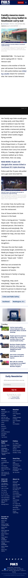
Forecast (15, 412)
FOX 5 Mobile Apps (16, 497)
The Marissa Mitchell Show (4, 483)
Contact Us (15, 491)
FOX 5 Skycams (17, 413)
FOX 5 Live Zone (5, 496)
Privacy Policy (15, 397)
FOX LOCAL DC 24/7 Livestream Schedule (5, 474)
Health (3, 430)
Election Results (17, 450)
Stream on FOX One (5, 517)
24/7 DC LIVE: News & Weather (5, 418)
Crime (2, 422)
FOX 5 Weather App (16, 421)
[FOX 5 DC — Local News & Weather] (5, 2)
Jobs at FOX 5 (16, 509)
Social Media (16, 500)
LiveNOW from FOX (5, 463)
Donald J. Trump (17, 452)
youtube (6, 559)
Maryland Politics (17, 445)
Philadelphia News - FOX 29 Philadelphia (5, 450)
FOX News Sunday (4, 434)
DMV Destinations (16, 463)
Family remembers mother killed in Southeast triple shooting (13, 45)
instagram (15, 559)
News (3, 410)
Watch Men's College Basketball (4, 538)
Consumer (3, 428)
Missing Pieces (5, 504)
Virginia (3, 413)
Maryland (3, 415)
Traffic (14, 415)
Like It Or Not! (4, 488)
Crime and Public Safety (20, 24)
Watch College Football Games (5, 524)
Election (15, 449)
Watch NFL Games (4, 521)
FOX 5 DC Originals (4, 480)
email (21, 559)
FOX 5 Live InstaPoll (15, 482)
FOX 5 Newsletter (17, 495)
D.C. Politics (16, 443)
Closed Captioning (15, 511)
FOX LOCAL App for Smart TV (17, 488)
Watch (3, 458)
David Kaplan (6, 24)
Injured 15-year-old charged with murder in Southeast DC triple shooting (12, 193)
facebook (9, 559)
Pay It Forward (16, 466)
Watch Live (20, 2)
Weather (16, 410)
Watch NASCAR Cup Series (5, 531)
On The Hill (4, 492)
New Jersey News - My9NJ (5, 453)
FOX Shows (4, 466)
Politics (15, 441)
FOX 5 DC (12, 24)
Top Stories (4, 437)
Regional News (4, 442)
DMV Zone (4, 486)
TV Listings (4, 460)
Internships (15, 507)
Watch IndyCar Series (5, 534)
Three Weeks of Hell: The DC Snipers (5, 501)
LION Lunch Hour (17, 460)
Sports (3, 424)
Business (3, 426)
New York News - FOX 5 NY (5, 445)
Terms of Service (15, 398)
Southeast (6, 301)
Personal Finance (5, 432)
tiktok (18, 559)
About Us (16, 479)
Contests (15, 502)
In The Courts (4, 494)
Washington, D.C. (19, 301)
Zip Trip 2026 (16, 472)
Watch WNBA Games (4, 547)
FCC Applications (17, 505)
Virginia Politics (16, 447)
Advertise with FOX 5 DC (16, 485)
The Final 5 (4, 490)
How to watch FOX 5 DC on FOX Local (5, 469)
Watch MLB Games (4, 528)
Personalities (16, 493)
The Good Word (5, 497)
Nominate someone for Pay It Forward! (17, 469)
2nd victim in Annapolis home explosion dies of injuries (17, 356)
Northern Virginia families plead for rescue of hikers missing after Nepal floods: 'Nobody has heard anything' (18, 348)
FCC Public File (16, 503)
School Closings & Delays (17, 418)
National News (5, 420)
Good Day (16, 458)
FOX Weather (16, 424)
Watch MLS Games (4, 550)
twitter (12, 559)
